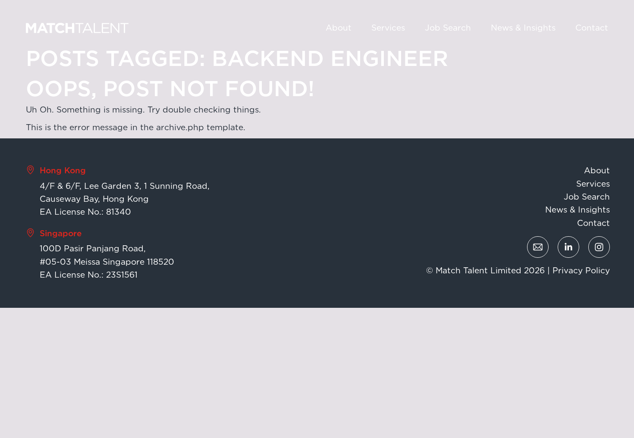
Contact (591, 28)
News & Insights (523, 28)
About (339, 28)
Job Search (448, 28)
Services (388, 28)
